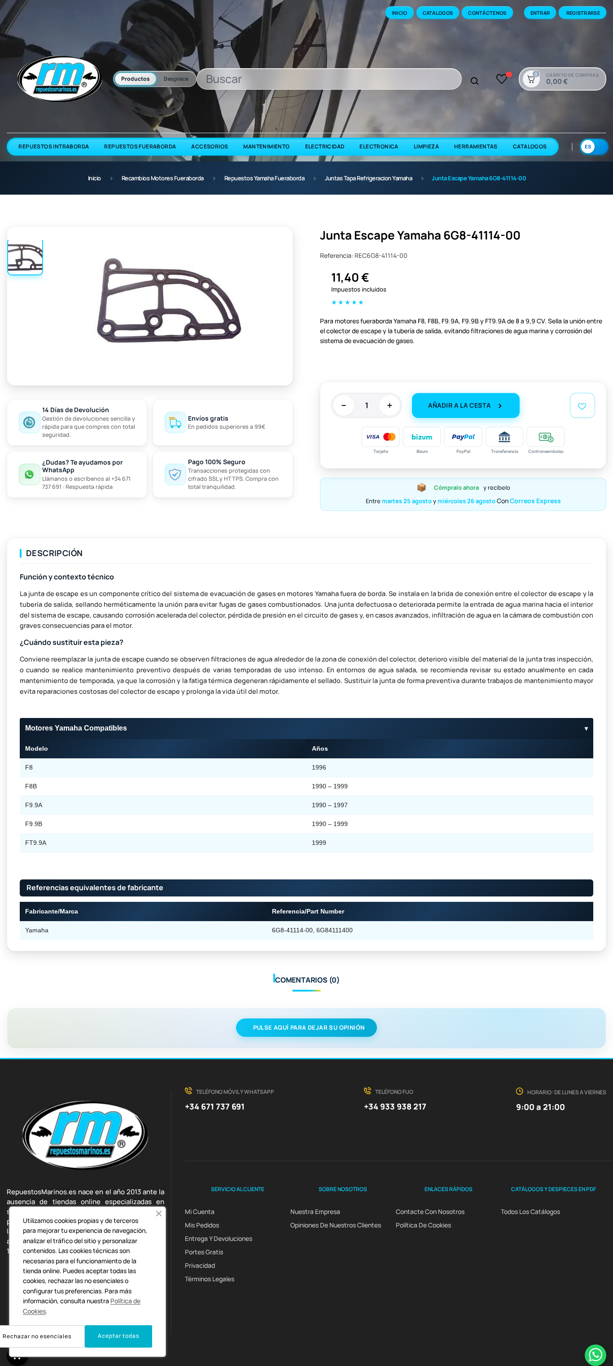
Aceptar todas (118, 1336)
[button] (159, 1213)
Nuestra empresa (315, 1211)
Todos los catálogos (530, 1211)
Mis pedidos (202, 1225)
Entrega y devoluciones (218, 1238)
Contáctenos (487, 12)
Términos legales (209, 1279)
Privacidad (200, 1265)
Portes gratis (204, 1252)
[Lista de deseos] (502, 79)
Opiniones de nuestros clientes (335, 1225)
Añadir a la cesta (459, 405)
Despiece (176, 79)
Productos (135, 79)
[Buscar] (475, 81)
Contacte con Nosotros (430, 1211)
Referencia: (336, 255)
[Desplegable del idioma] (594, 147)
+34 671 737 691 (215, 1106)
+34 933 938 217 (395, 1106)
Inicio (399, 12)
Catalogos (438, 12)
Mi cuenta (200, 1211)
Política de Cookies (423, 1225)
